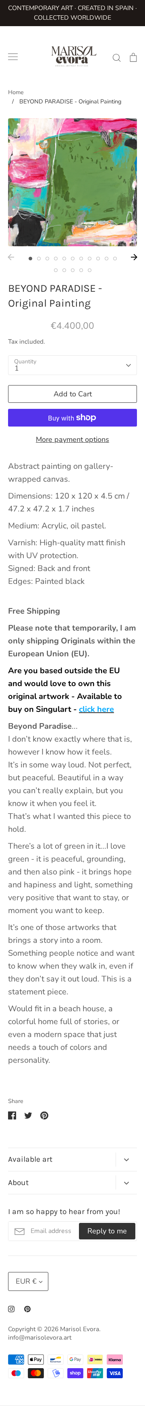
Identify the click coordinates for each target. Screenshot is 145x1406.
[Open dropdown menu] (126, 1159)
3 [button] (47, 258)
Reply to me (107, 1231)
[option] (72, 182)
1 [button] (30, 258)
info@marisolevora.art (39, 1337)
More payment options (72, 439)
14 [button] (73, 270)
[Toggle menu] (13, 56)
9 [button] (98, 258)
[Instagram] (11, 1309)
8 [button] (89, 258)
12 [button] (56, 270)
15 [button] (81, 270)
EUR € (26, 1281)
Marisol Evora (79, 1329)
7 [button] (81, 258)
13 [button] (64, 270)
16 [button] (89, 270)
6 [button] (73, 258)
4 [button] (56, 258)
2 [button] (39, 258)
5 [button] (64, 258)
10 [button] (106, 258)
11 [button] (115, 258)
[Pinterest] (27, 1309)
